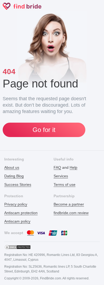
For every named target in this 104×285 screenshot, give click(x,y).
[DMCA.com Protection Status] (17, 247)
